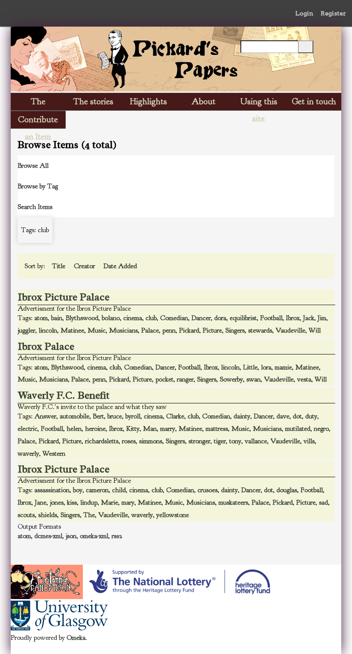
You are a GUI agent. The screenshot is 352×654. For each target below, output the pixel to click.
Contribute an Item (38, 121)
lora (266, 367)
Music (97, 330)
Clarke (175, 416)
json (71, 536)
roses (129, 441)
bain (56, 318)
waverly (28, 453)
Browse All (33, 165)
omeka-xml (94, 536)
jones (57, 502)
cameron (97, 490)
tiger (220, 441)
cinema (132, 318)
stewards (260, 330)
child (119, 490)
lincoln (48, 330)
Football (271, 318)
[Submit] (305, 46)
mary (127, 502)
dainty (242, 416)
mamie (283, 367)
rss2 (117, 536)
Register (333, 13)
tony (235, 441)
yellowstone (172, 515)
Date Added (121, 266)
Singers (235, 330)
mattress (217, 428)
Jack (308, 318)
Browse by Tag (38, 186)
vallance (256, 441)
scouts (26, 515)
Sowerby (231, 379)
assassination (52, 490)
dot (297, 416)
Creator (85, 266)
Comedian (174, 318)
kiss (72, 502)
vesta (304, 379)
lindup (88, 502)
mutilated (297, 428)
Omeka (76, 637)
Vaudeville (290, 330)
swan (253, 379)
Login (304, 13)
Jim (322, 318)
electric (27, 428)
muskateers (233, 502)
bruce (114, 416)
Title (59, 266)
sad (323, 502)
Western (53, 453)
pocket (164, 379)
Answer (45, 416)
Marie (109, 502)
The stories (93, 101)
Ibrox (293, 318)
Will (315, 330)
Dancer (201, 318)
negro (321, 428)
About (203, 101)
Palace (150, 330)
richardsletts (101, 441)
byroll (132, 416)
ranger (185, 379)
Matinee (72, 330)
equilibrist (243, 318)
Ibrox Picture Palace (63, 297)
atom (41, 318)
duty (311, 416)
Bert (98, 416)
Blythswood (82, 318)
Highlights (148, 101)
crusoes (207, 490)
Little (250, 367)
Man (150, 428)
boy (77, 490)
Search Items (35, 207)
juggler (26, 330)
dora (220, 318)
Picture (212, 330)
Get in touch (314, 101)
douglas (286, 490)
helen (74, 428)
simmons (150, 441)
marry (167, 428)
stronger (199, 441)
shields (47, 515)
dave (282, 416)
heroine (95, 428)
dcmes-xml (48, 536)
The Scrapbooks (38, 103)
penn (169, 330)
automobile (74, 416)
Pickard (189, 330)
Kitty (133, 428)
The (89, 515)
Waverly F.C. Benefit (63, 395)
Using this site (258, 103)
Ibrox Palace (46, 346)
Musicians (123, 330)
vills (309, 441)
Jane (40, 502)
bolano (111, 318)
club (151, 318)
